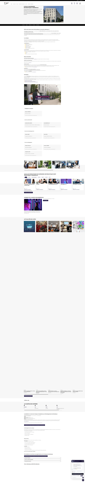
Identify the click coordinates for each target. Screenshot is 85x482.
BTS (49, 177)
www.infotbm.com (26, 421)
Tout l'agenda (45, 200)
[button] (42, 457)
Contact (77, 0)
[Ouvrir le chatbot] (83, 480)
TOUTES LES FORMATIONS (28, 192)
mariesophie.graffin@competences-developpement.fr (31, 126)
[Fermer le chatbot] (83, 461)
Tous (25, 177)
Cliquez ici (30, 62)
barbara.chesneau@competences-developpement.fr (31, 115)
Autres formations (34, 177)
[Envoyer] (83, 477)
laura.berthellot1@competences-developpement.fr (49, 126)
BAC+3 (43, 177)
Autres (29, 177)
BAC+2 (39, 177)
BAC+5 (46, 177)
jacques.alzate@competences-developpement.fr (30, 155)
